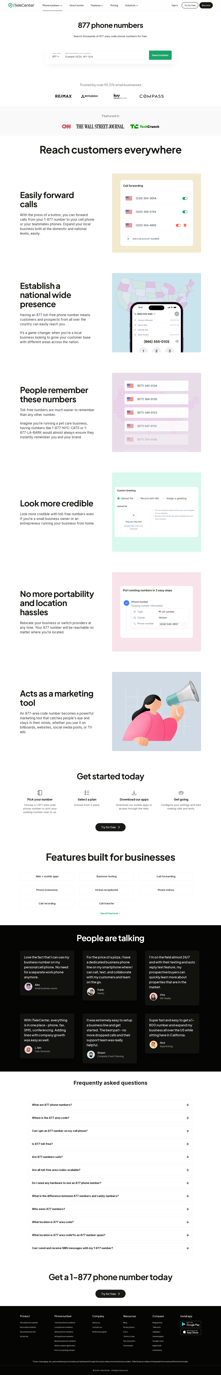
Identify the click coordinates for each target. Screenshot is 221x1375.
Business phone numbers (65, 1341)
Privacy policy (129, 1327)
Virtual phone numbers (63, 1336)
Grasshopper (158, 1336)
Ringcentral (157, 1322)
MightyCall (156, 1345)
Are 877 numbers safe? (47, 1157)
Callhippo (156, 1332)
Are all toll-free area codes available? (56, 1170)
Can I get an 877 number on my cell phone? (60, 1130)
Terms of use (129, 1336)
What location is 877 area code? (53, 1222)
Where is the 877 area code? (50, 1117)
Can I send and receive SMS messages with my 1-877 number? (72, 1248)
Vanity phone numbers (63, 1332)
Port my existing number (64, 1350)
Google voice (158, 1341)
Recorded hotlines (28, 1327)
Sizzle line (24, 1336)
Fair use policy (129, 1341)
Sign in (175, 5)
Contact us (97, 1327)
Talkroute (156, 1327)
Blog (125, 1322)
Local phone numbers (63, 1327)
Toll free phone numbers (64, 1322)
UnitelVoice (157, 1350)
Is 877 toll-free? (42, 1143)
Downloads (128, 1345)
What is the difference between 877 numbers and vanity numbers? (75, 1196)
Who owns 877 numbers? (48, 1209)
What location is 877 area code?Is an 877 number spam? (68, 1235)
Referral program (99, 1332)
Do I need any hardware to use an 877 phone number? (66, 1183)
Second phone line (28, 1332)
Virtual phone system (29, 1322)
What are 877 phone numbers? (52, 1104)
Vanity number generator (64, 1345)
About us (96, 1322)
